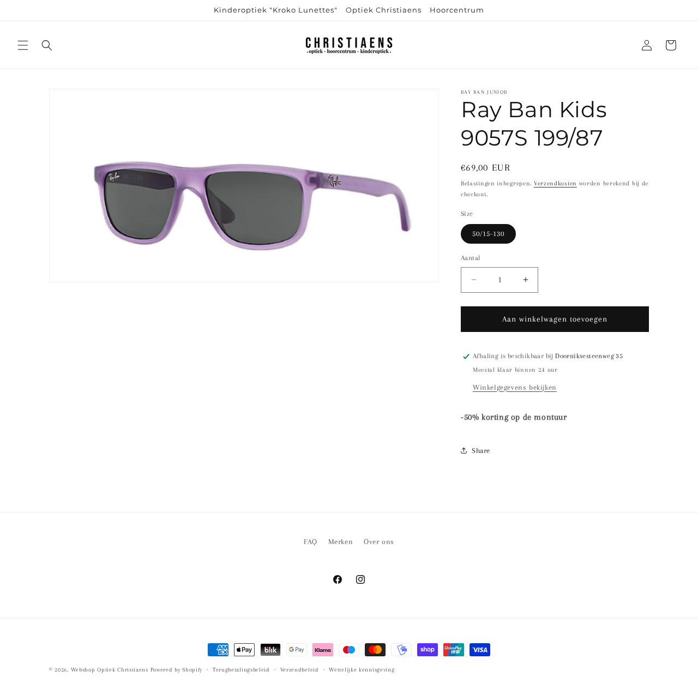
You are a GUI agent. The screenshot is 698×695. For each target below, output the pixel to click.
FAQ (310, 541)
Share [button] (481, 450)
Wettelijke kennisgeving (361, 669)
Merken (340, 541)
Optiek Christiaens (384, 9)
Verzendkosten (555, 183)
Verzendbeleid (299, 669)
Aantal (470, 258)
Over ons (379, 541)
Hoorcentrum (457, 9)
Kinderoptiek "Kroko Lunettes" (276, 9)
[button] (23, 45)
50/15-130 (488, 233)
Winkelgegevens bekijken (515, 387)
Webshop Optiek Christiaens (109, 669)
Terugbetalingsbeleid (241, 669)
